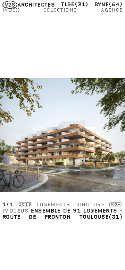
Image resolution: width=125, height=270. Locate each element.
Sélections (60, 9)
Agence (112, 9)
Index (10, 9)
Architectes (36, 4)
